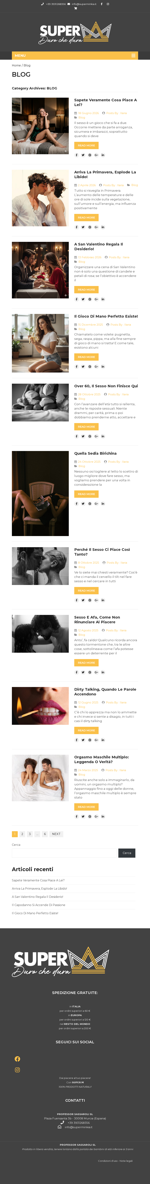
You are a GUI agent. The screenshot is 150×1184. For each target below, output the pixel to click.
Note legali (126, 1160)
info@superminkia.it (84, 4)
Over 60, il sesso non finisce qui (106, 386)
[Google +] (96, 155)
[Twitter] (83, 155)
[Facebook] (76, 155)
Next (56, 834)
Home (16, 65)
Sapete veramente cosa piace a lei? (38, 880)
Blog (27, 65)
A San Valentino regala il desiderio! (37, 897)
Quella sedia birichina (95, 453)
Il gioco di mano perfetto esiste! (106, 316)
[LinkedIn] (103, 155)
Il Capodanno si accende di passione (38, 905)
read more (86, 145)
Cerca (16, 845)
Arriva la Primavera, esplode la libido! (39, 888)
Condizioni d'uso (108, 1160)
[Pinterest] (89, 155)
